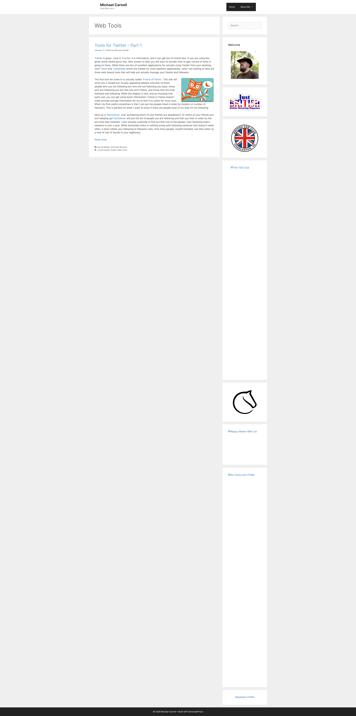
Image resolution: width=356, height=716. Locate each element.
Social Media (103, 147)
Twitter (98, 58)
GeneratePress (195, 711)
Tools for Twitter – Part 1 (118, 45)
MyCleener (113, 114)
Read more (101, 139)
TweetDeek (119, 68)
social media (103, 150)
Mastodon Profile (244, 697)
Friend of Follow (152, 79)
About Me (245, 7)
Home (232, 7)
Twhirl (104, 68)
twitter (113, 150)
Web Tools (122, 150)
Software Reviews (119, 147)
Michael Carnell (113, 5)
